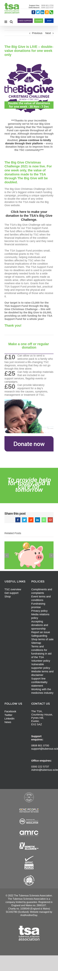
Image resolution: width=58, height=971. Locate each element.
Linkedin (9, 718)
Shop (7, 596)
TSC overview (12, 589)
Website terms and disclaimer (42, 673)
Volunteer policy (40, 660)
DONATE (38, 21)
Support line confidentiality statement (39, 682)
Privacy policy (39, 610)
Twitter (8, 715)
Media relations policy (40, 616)
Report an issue (40, 632)
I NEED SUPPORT (25, 21)
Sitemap (36, 642)
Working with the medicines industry (42, 691)
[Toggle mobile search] (11, 21)
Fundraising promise (38, 605)
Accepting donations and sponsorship (39, 625)
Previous (37, 33)
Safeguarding (39, 635)
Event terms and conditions (41, 598)
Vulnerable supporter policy (40, 666)
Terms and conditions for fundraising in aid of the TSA (41, 652)
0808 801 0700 (47, 5)
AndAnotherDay (28, 915)
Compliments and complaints (41, 591)
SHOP (49, 21)
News (7, 722)
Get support (11, 592)
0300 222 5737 (47, 8)
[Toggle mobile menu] (6, 21)
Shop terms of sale (42, 639)
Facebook (10, 711)
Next (48, 33)
